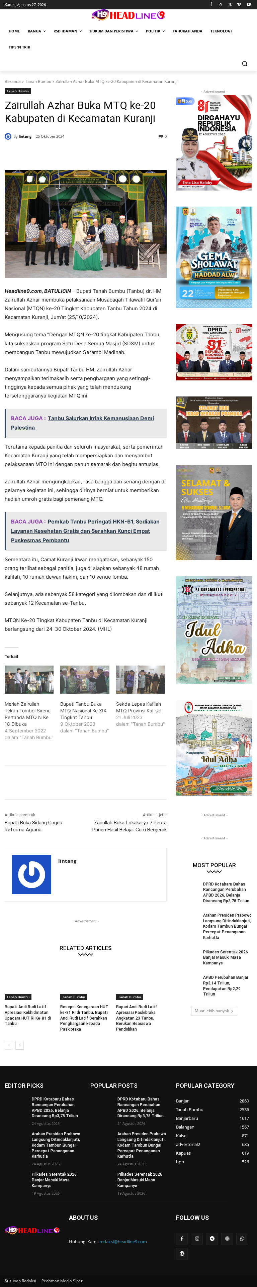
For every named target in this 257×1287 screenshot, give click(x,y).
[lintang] (9, 136)
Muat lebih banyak (212, 1011)
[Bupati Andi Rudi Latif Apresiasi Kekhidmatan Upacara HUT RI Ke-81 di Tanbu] (30, 982)
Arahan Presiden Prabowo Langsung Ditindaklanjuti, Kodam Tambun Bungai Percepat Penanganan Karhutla (227, 926)
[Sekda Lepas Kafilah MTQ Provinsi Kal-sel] (140, 680)
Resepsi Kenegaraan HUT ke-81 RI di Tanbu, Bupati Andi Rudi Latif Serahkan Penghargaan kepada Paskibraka (84, 1018)
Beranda (13, 81)
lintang (25, 136)
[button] (244, 63)
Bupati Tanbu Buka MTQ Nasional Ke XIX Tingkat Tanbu (83, 710)
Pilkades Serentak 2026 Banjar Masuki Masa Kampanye (225, 958)
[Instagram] (221, 5)
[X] (230, 5)
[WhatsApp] (101, 153)
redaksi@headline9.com (123, 1242)
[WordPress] (182, 1254)
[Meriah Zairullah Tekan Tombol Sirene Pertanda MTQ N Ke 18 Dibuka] (29, 680)
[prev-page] (9, 1045)
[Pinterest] (85, 153)
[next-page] (19, 1045)
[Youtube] (248, 5)
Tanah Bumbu (38, 81)
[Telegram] (212, 1239)
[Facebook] (211, 5)
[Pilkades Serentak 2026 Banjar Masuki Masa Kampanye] (187, 957)
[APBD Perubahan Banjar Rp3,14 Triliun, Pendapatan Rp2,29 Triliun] (187, 983)
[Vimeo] (239, 5)
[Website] (227, 1239)
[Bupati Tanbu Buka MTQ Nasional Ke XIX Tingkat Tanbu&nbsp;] (84, 680)
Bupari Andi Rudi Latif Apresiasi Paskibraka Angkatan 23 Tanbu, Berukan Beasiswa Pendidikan (136, 1018)
